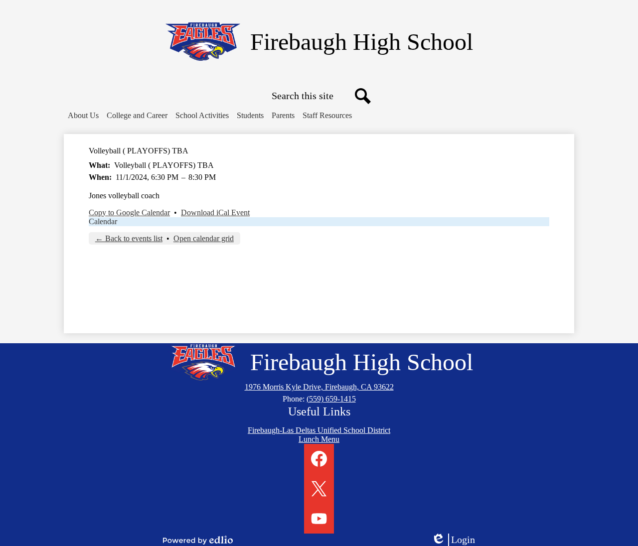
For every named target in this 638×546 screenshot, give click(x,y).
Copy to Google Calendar (129, 212)
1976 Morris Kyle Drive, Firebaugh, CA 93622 (319, 387)
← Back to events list (128, 238)
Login (456, 540)
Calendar (103, 221)
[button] (83, 115)
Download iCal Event (215, 212)
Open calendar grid (203, 238)
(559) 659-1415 (331, 399)
